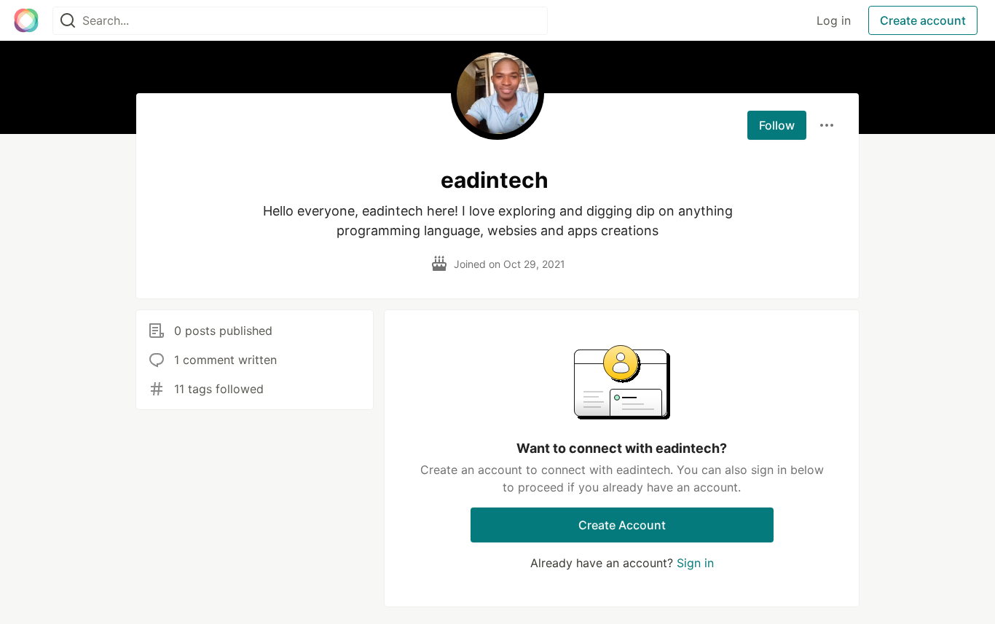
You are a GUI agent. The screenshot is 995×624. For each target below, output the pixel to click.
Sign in (695, 563)
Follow (777, 125)
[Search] (67, 20)
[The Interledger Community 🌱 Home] (26, 20)
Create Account (622, 525)
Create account (923, 20)
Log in (834, 20)
